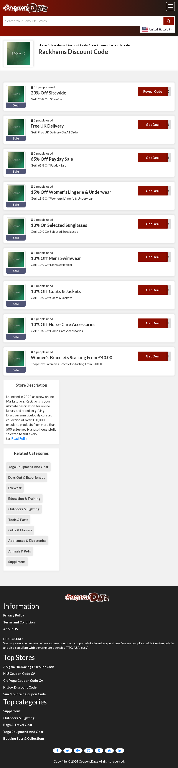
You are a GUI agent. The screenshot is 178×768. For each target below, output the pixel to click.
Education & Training (24, 498)
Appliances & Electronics (27, 540)
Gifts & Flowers (20, 530)
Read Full (18, 438)
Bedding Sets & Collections (23, 738)
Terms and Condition (19, 622)
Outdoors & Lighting (24, 509)
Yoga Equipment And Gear (28, 467)
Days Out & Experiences (26, 477)
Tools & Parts (18, 520)
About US (10, 629)
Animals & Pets (19, 551)
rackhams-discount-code (111, 45)
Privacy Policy (13, 615)
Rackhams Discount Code (69, 45)
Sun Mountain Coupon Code (24, 694)
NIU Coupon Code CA (19, 673)
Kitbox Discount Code (20, 687)
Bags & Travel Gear (17, 725)
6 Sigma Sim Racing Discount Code (29, 667)
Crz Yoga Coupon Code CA (23, 680)
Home (42, 45)
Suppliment (17, 562)
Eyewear (14, 488)
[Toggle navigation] (170, 6)
